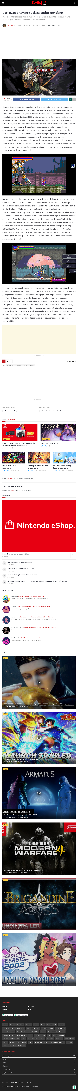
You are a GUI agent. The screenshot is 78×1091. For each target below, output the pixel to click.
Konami (25, 365)
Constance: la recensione (49, 443)
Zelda (5, 1045)
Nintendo (37, 1035)
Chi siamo (5, 1082)
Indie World (35, 1028)
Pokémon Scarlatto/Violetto (11, 1038)
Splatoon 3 (50, 1038)
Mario (51, 1028)
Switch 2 (12, 1042)
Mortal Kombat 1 (22, 1035)
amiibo (5, 1025)
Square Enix (59, 1038)
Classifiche (20, 1025)
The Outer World (21, 1042)
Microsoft (61, 1032)
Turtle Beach (38, 1042)
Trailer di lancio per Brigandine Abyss (15, 925)
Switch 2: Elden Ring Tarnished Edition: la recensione (22, 575)
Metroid (43, 1032)
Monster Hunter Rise (9, 1035)
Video (6, 658)
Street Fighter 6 (69, 1038)
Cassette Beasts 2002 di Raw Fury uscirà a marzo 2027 (20, 981)
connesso (13, 490)
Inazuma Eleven (19, 1028)
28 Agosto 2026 (24, 706)
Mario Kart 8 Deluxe (8, 1032)
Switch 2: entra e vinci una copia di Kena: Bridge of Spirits (33, 606)
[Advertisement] (39, 42)
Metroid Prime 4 (52, 1032)
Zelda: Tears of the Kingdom (17, 1045)
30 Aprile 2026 (54, 446)
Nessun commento (11, 706)
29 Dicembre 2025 (68, 471)
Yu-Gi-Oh (69, 1042)
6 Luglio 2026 (17, 448)
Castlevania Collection (14, 365)
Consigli (36, 1025)
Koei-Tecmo (45, 1028)
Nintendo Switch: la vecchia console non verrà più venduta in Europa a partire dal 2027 (19, 444)
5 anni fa (19, 25)
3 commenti (7, 448)
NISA (43, 1035)
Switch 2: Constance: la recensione (31, 638)
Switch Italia (9, 1086)
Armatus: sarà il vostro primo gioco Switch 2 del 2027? (20, 815)
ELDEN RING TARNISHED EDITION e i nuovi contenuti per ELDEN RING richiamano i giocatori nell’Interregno (37, 581)
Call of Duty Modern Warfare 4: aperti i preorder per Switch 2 (22, 870)
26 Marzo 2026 (42, 471)
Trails (30, 1042)
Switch (32, 365)
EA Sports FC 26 (51, 1025)
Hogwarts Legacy (8, 1028)
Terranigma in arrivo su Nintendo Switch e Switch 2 (22, 568)
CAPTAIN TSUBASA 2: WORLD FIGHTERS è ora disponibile (21, 759)
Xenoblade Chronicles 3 (57, 1042)
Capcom (12, 1025)
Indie (28, 1028)
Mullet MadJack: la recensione (9, 466)
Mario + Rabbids (60, 1028)
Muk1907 (10, 25)
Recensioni (27, 25)
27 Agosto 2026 (24, 817)
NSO (49, 1035)
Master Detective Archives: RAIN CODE (27, 1032)
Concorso (28, 1025)
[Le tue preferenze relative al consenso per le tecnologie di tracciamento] (74, 1087)
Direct (42, 1025)
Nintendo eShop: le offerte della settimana (16, 554)
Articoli (4, 1006)
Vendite (46, 1042)
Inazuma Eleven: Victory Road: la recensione (62, 466)
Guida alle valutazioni (17, 1082)
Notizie (6, 439)
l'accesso (10, 478)
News (30, 1035)
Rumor (23, 1038)
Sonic (42, 1038)
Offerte (55, 1035)
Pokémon (61, 1035)
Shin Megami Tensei (33, 1038)
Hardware (61, 1025)
